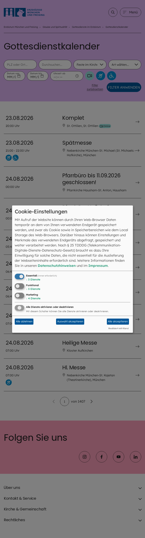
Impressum (98, 265)
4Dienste (33, 298)
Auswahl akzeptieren (70, 321)
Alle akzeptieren (118, 321)
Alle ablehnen (24, 321)
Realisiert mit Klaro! (118, 328)
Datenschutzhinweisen (57, 265)
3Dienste (33, 279)
